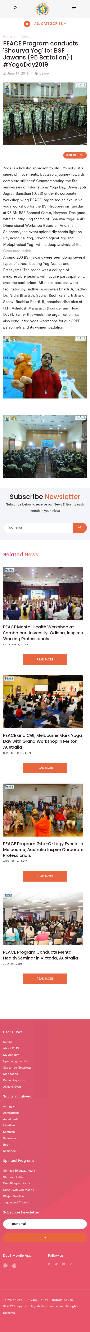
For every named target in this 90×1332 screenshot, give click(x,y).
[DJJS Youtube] (63, 1264)
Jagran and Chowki (16, 1202)
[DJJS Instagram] (71, 1264)
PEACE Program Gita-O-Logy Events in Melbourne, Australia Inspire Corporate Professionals (43, 849)
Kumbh (8, 1042)
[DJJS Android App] (5, 1267)
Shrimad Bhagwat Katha (19, 1170)
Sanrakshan (10, 1138)
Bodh (6, 1144)
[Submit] (45, 1237)
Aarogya (8, 1106)
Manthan (9, 1125)
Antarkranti (10, 1119)
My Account (11, 1054)
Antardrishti (11, 1113)
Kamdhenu (10, 1151)
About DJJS (11, 1048)
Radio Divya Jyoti (14, 1080)
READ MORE (45, 659)
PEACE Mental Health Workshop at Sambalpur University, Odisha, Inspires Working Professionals (43, 633)
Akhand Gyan (12, 1086)
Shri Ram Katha (13, 1177)
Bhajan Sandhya (13, 1196)
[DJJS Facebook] (49, 1264)
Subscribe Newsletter (18, 1067)
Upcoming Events (15, 1061)
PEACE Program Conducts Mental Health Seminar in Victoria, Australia (40, 955)
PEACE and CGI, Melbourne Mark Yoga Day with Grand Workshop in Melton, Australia (42, 741)
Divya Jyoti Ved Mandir (18, 1190)
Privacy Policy (37, 1299)
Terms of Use (12, 1299)
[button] (15, 8)
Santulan (9, 1132)
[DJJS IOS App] (14, 1267)
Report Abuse (62, 1299)
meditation (22, 251)
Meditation (10, 1074)
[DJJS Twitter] (56, 1264)
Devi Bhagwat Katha (16, 1183)
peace (44, 73)
